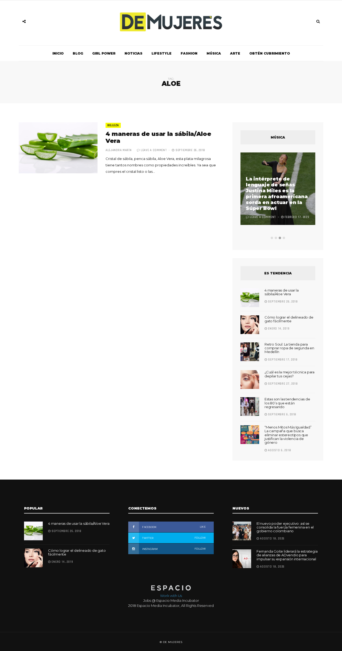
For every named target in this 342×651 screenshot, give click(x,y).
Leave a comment (154, 150)
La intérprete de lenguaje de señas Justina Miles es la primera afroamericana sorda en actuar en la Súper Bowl (277, 193)
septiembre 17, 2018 (282, 360)
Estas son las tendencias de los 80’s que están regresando (287, 403)
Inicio (58, 53)
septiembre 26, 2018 (189, 150)
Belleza (113, 125)
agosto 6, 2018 (279, 450)
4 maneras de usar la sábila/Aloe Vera (158, 137)
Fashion (189, 53)
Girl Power (103, 53)
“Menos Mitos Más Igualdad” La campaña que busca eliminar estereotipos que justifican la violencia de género (288, 435)
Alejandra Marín (119, 150)
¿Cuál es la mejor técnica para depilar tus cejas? (289, 374)
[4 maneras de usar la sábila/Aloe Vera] (58, 147)
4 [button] (284, 238)
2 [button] (276, 238)
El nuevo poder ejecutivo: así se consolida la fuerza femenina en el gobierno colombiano (285, 527)
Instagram (174, 548)
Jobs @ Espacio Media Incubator (171, 600)
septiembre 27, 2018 (282, 384)
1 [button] (272, 238)
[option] (277, 189)
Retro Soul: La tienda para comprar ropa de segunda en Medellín (289, 348)
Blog (78, 53)
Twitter (174, 537)
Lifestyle (161, 53)
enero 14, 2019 (278, 329)
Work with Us (171, 595)
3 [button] (280, 238)
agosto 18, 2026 (272, 539)
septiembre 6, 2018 (281, 414)
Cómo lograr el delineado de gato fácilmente (289, 319)
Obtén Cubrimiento (269, 53)
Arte (235, 53)
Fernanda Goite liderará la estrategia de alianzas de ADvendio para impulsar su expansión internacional (287, 555)
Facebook (174, 527)
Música (214, 53)
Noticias (133, 53)
